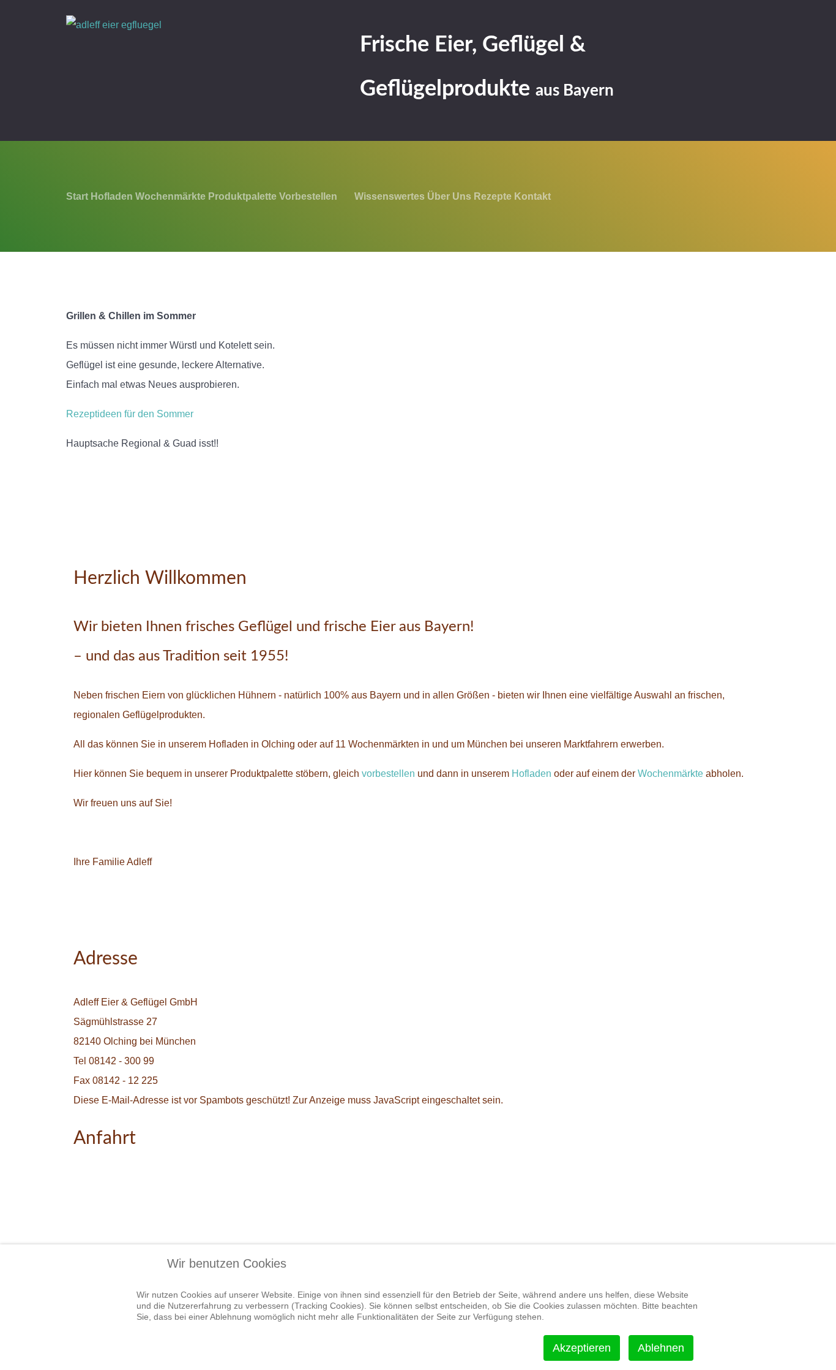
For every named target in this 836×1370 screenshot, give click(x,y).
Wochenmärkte (670, 773)
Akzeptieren (582, 1348)
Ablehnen (661, 1348)
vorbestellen (389, 773)
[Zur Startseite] (191, 48)
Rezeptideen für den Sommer (129, 414)
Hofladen (533, 773)
